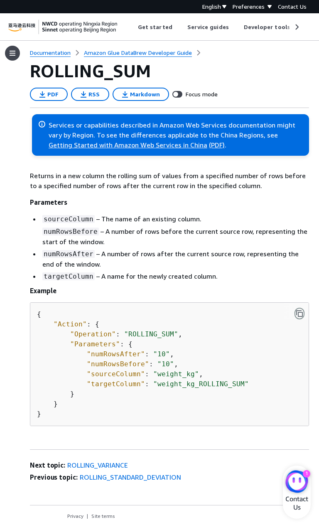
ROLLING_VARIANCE (97, 465)
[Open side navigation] (12, 53)
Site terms (103, 516)
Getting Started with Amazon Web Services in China (128, 145)
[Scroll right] (296, 27)
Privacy (75, 516)
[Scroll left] (132, 27)
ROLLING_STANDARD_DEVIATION (130, 477)
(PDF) (217, 145)
